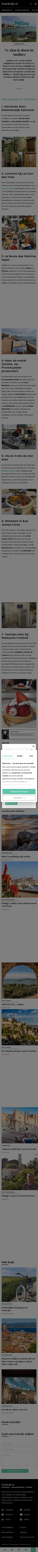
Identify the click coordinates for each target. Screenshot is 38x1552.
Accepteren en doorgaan (19, 791)
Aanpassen (18, 798)
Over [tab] (31, 756)
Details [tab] (19, 756)
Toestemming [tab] (7, 756)
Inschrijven (11, 803)
